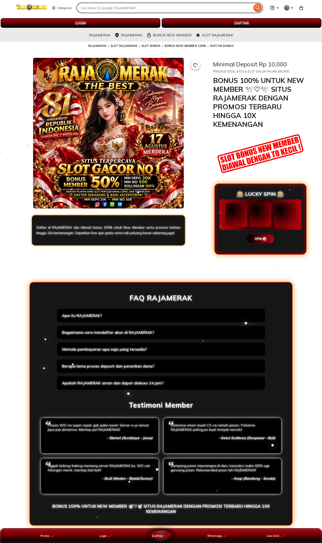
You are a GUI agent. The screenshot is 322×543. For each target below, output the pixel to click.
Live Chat (273, 536)
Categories (64, 8)
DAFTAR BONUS (222, 46)
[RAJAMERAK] (31, 10)
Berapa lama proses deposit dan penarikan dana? (108, 366)
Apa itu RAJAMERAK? (82, 315)
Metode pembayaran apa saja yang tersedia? (104, 349)
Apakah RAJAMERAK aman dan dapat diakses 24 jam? (113, 383)
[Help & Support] (274, 8)
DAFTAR (241, 23)
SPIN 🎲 (260, 239)
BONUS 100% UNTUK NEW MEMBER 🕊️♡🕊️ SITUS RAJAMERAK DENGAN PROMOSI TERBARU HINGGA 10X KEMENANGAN (161, 509)
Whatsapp (215, 536)
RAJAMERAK (97, 46)
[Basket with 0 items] (301, 8)
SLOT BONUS (151, 46)
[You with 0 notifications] (288, 8)
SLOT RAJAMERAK (123, 46)
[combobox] (164, 8)
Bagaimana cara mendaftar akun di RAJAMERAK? (108, 332)
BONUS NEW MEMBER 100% (185, 46)
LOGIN (80, 23)
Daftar (157, 536)
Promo (45, 536)
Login (103, 536)
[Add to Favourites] (195, 65)
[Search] (257, 8)
